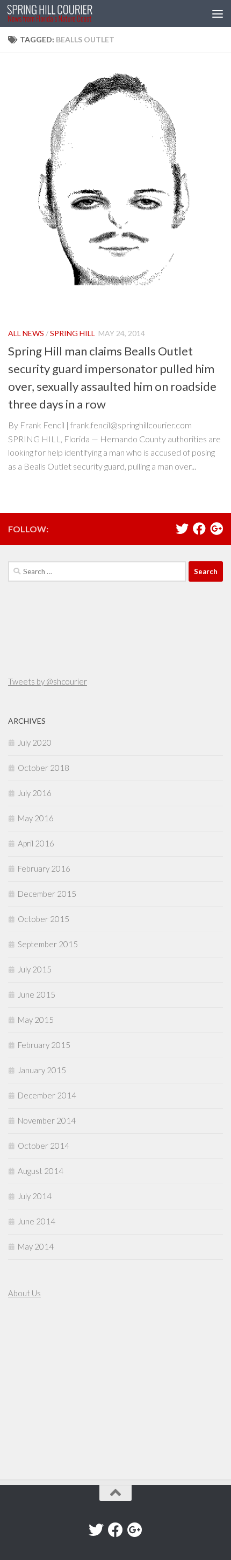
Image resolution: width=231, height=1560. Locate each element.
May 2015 (36, 1019)
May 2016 (36, 818)
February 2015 (44, 1045)
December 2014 (47, 1095)
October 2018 (43, 767)
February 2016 (44, 868)
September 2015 (48, 944)
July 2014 (35, 1196)
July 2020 (35, 742)
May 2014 (36, 1246)
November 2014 (47, 1120)
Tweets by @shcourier (47, 681)
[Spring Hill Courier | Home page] (64, 13)
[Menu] (217, 13)
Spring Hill (72, 333)
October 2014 (43, 1145)
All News (26, 333)
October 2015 (43, 919)
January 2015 (42, 1070)
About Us (24, 1293)
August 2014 (40, 1171)
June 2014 (36, 1221)
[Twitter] (182, 528)
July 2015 (35, 969)
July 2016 (35, 793)
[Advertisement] (40, 1390)
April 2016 (36, 843)
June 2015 (36, 994)
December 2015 (47, 893)
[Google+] (216, 528)
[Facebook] (199, 528)
